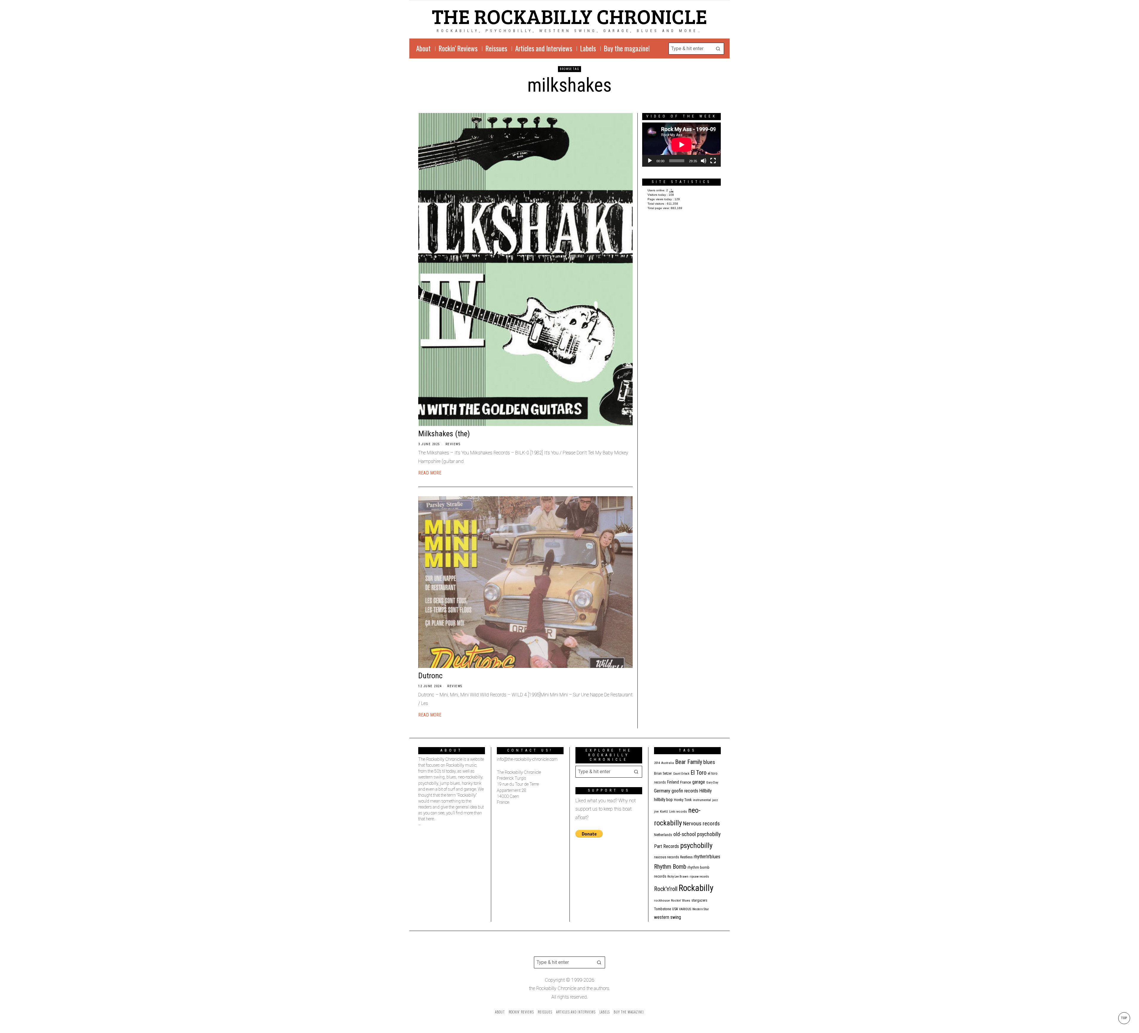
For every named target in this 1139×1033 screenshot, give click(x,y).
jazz (715, 800)
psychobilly (696, 845)
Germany (662, 791)
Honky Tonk (683, 800)
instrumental (702, 800)
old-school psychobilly (696, 834)
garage (698, 782)
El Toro (699, 772)
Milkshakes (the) (444, 433)
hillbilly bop (663, 799)
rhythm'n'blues (707, 856)
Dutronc (430, 675)
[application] (681, 144)
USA (675, 909)
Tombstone (662, 909)
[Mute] (704, 161)
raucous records (666, 857)
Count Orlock (681, 774)
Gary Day (712, 782)
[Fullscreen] (713, 161)
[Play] (650, 161)
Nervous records (701, 823)
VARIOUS (685, 909)
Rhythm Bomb (670, 866)
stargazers (699, 900)
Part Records (666, 846)
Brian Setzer (663, 773)
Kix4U (664, 812)
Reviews (453, 444)
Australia (667, 763)
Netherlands (663, 835)
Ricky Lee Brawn (677, 876)
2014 (657, 763)
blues (709, 762)
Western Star (700, 909)
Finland (673, 782)
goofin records (685, 791)
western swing (667, 917)
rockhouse (662, 901)
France (685, 782)
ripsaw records (699, 876)
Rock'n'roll (665, 889)
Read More (429, 473)
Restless (686, 857)
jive (656, 812)
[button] (718, 49)
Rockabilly (696, 888)
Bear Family (688, 761)
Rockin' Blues (680, 901)
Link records (678, 812)
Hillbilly (705, 791)
